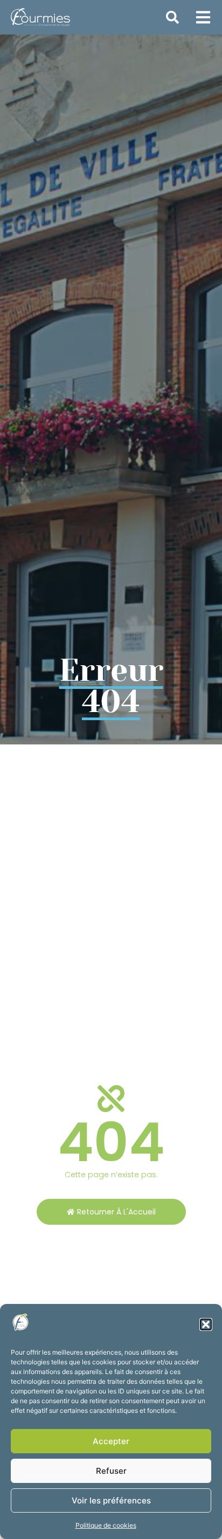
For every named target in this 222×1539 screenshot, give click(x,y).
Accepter (111, 1441)
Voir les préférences (111, 1500)
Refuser (111, 1471)
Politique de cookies (105, 1525)
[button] (205, 1324)
